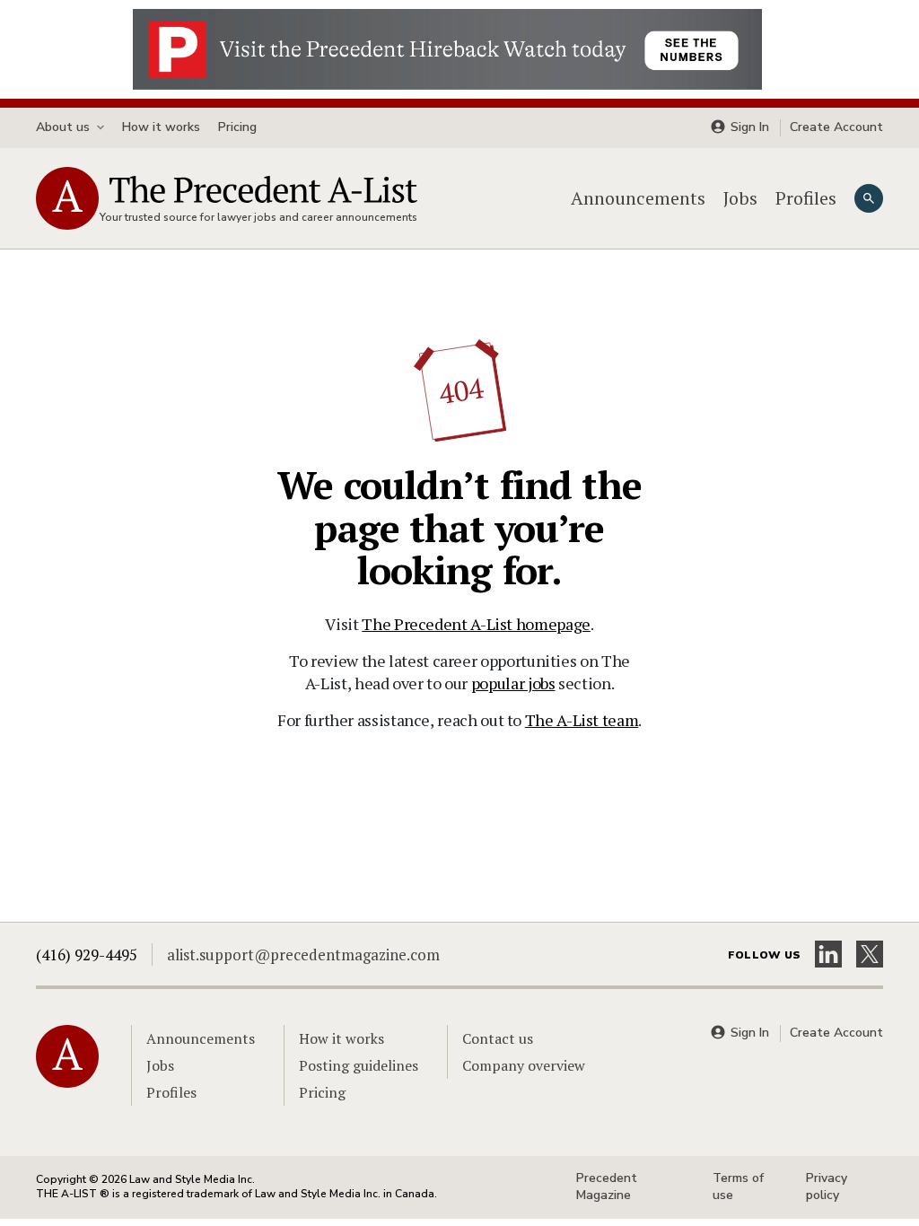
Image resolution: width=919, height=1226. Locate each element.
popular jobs (513, 683)
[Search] (868, 198)
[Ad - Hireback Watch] (447, 47)
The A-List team (582, 720)
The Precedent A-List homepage (476, 624)
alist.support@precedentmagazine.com (303, 954)
